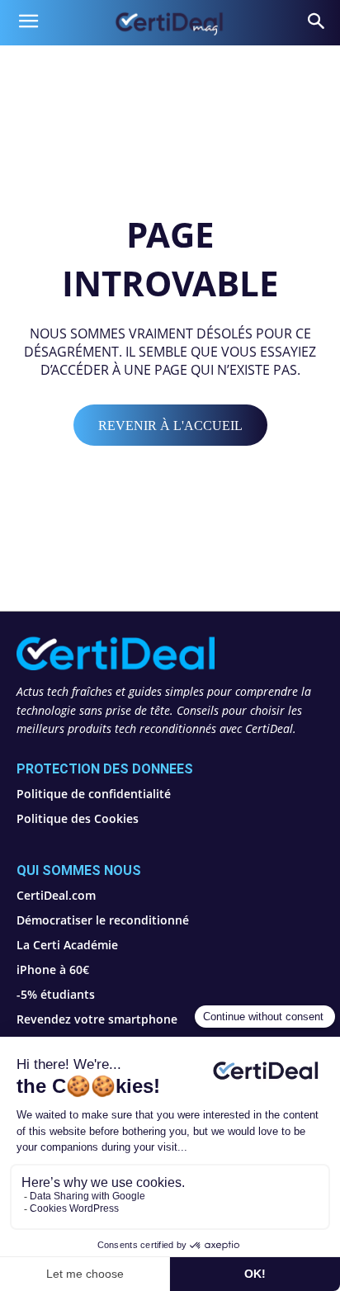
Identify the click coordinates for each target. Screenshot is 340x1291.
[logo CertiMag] (170, 22)
